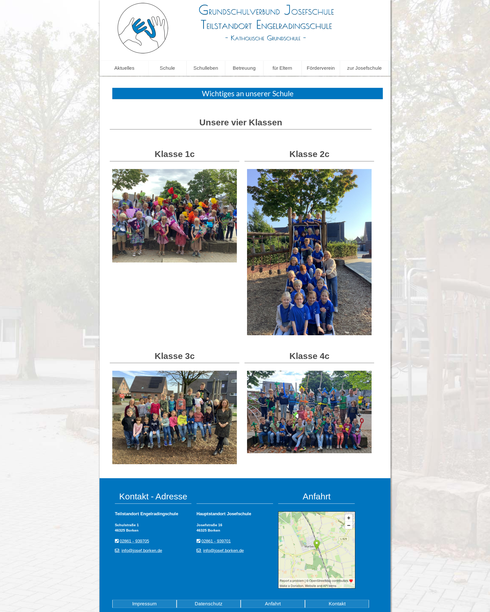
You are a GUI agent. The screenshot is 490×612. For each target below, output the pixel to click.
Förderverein (321, 68)
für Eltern (282, 68)
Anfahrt (273, 603)
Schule (167, 68)
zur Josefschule (364, 68)
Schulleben (205, 68)
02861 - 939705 (134, 541)
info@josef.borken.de (141, 550)
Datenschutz (209, 603)
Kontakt (337, 603)
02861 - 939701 (216, 541)
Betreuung (244, 68)
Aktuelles (124, 68)
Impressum (144, 603)
